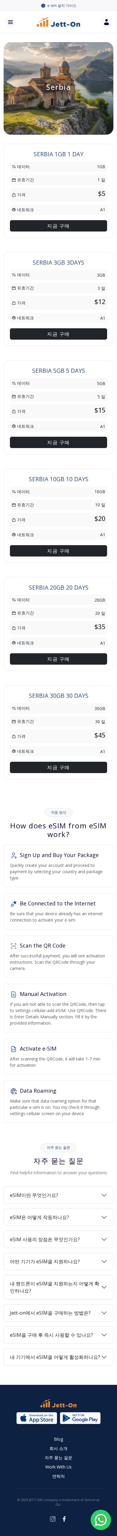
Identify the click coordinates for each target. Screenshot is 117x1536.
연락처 (58, 1476)
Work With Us (58, 1467)
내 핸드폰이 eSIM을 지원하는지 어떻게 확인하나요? (54, 1287)
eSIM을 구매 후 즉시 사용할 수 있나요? (51, 1335)
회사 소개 (59, 1448)
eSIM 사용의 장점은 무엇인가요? (45, 1239)
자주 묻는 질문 (58, 1457)
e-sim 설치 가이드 (61, 5)
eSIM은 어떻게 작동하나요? (39, 1217)
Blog (58, 1439)
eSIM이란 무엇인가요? (34, 1195)
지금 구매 (58, 226)
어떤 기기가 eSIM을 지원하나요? (45, 1261)
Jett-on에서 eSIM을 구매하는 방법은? (50, 1313)
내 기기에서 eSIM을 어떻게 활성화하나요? (55, 1357)
